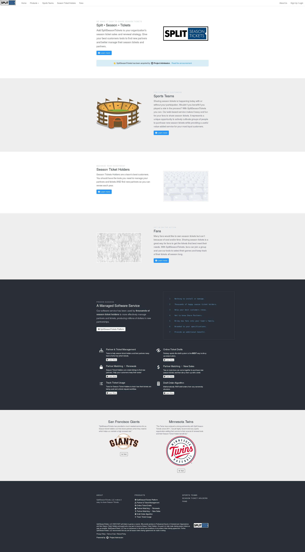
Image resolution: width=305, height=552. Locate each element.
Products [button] (34, 3)
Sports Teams (47, 3)
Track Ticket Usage (143, 517)
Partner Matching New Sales (148, 511)
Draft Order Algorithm (144, 514)
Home (23, 3)
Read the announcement (182, 63)
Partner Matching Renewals (148, 508)
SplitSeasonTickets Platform (112, 329)
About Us (283, 3)
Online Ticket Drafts (144, 505)
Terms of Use (111, 534)
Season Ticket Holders (66, 3)
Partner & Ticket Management (147, 502)
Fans (81, 3)
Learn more (105, 52)
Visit (125, 454)
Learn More (112, 360)
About (100, 495)
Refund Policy (121, 534)
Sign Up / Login (297, 3)
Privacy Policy (101, 534)
